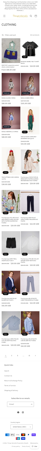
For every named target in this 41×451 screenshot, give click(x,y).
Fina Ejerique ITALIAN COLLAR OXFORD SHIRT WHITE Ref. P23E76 (30, 260)
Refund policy (34, 443)
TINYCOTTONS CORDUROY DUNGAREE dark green (29, 137)
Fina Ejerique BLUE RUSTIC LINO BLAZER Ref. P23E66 (29, 339)
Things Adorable (12, 443)
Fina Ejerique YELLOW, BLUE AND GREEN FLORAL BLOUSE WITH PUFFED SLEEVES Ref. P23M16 (10, 220)
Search (6, 371)
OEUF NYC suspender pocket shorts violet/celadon (10, 66)
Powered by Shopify (22, 443)
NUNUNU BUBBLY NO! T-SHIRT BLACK (30, 62)
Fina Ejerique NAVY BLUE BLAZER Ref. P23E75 (9, 299)
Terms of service (10, 385)
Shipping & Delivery (11, 390)
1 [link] (5, 356)
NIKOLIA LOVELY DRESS (8, 98)
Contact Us (8, 376)
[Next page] (35, 355)
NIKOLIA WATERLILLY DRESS (10, 131)
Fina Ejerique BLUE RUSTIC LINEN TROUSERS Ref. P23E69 (29, 299)
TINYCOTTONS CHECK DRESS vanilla (10, 178)
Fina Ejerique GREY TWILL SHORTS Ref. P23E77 (9, 259)
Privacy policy (16, 446)
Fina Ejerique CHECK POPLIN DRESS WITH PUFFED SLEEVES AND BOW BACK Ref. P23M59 (29, 178)
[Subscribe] (31, 404)
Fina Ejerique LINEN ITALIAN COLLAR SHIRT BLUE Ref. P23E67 (10, 340)
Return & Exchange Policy (13, 381)
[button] (4, 16)
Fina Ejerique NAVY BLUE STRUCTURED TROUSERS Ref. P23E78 (29, 219)
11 (29, 355)
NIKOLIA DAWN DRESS (27, 98)
